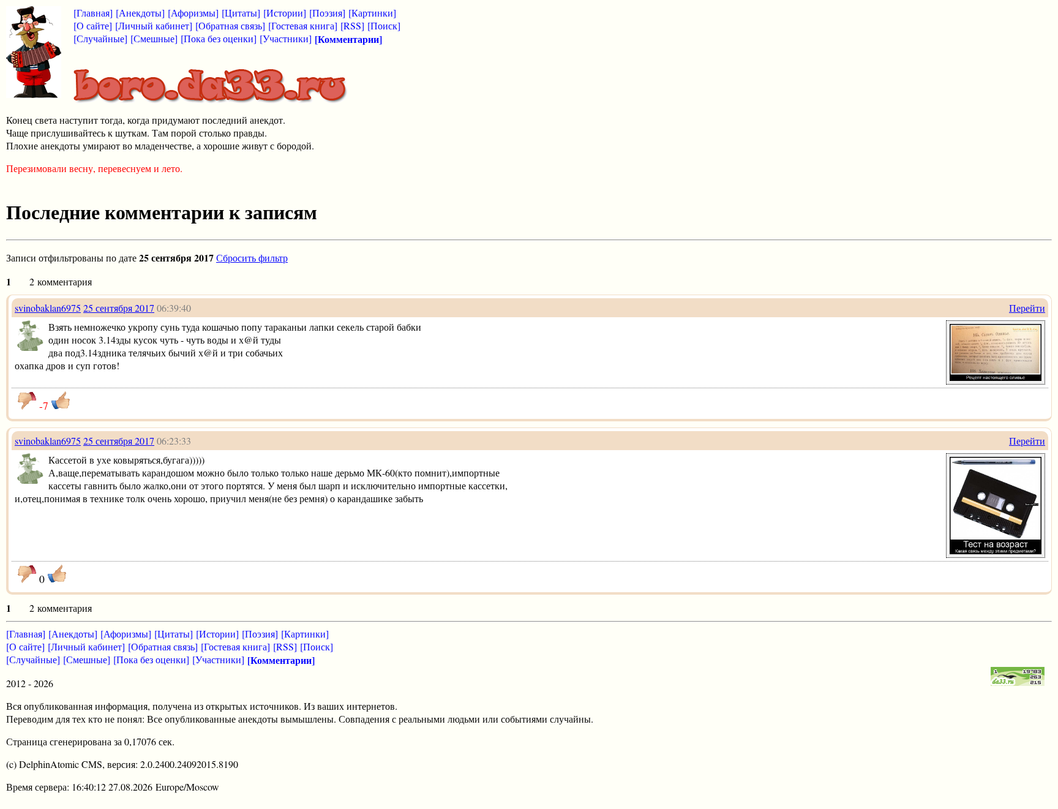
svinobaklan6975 (48, 307)
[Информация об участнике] (30, 347)
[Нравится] (60, 400)
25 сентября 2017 (118, 307)
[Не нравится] (27, 400)
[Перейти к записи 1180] (995, 550)
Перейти (1027, 307)
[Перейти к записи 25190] (995, 377)
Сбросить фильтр (252, 257)
